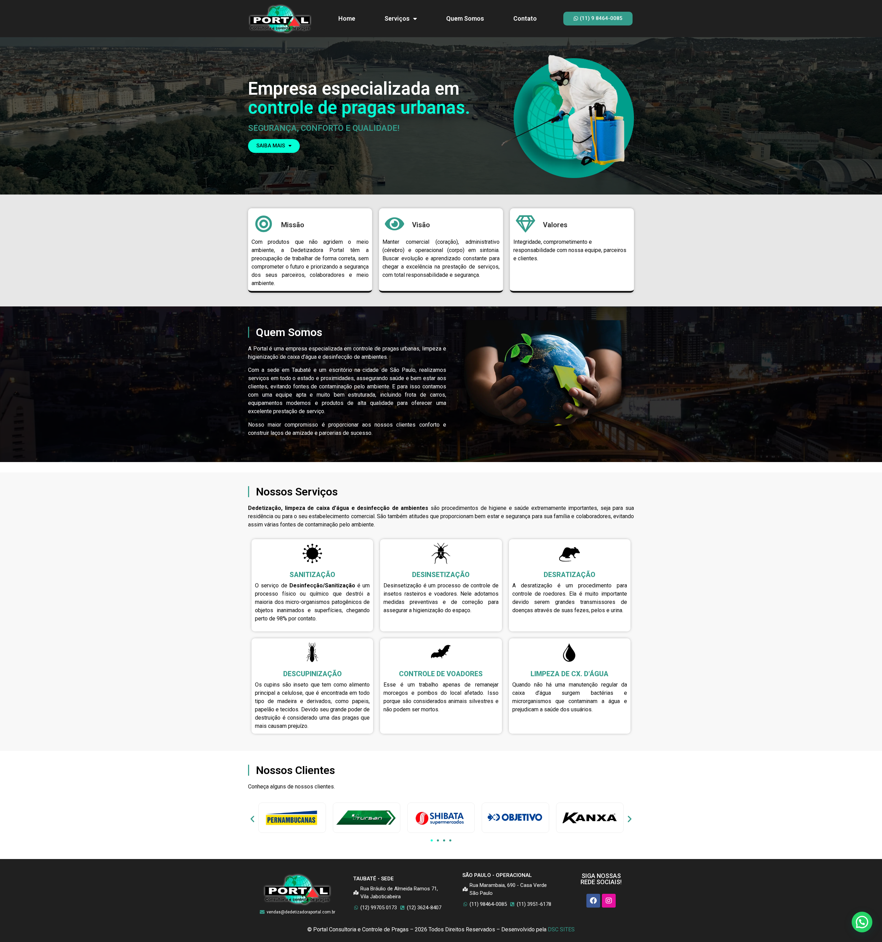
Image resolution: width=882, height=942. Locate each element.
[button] (252, 819)
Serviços (397, 18)
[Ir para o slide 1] (432, 840)
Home (346, 18)
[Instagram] (609, 901)
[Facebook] (593, 901)
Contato (525, 18)
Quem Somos (465, 18)
